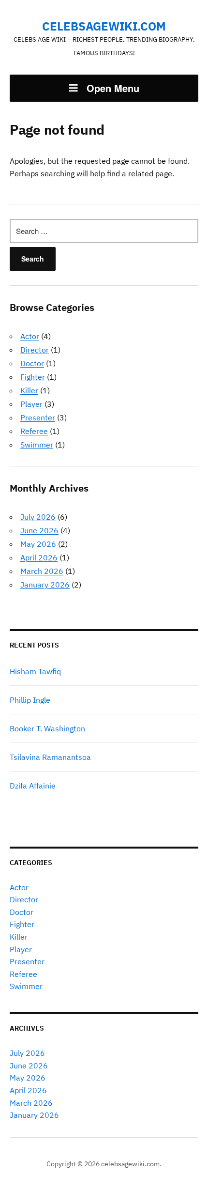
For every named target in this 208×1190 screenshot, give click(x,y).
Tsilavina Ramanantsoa (50, 757)
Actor (29, 336)
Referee (34, 431)
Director (34, 350)
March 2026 (41, 571)
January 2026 (45, 584)
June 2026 (39, 530)
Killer (29, 390)
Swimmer (36, 444)
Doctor (32, 363)
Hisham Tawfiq (35, 671)
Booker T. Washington (47, 728)
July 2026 (38, 517)
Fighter (32, 377)
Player (31, 404)
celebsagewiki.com (104, 26)
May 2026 (38, 544)
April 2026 (39, 557)
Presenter (37, 417)
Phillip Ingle (30, 700)
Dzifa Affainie (33, 785)
